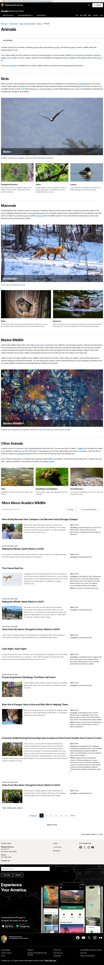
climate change (48, 461)
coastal (36, 47)
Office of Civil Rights (87, 956)
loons (72, 89)
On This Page (12, 40)
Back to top (52, 825)
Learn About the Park (24, 15)
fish (26, 448)
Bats (64, 213)
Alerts (82, 15)
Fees (101, 15)
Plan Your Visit (7, 15)
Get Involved (41, 15)
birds (14, 808)
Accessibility (5, 950)
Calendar (95, 15)
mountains (56, 47)
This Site (6, 875)
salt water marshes (76, 345)
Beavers (40, 216)
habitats (22, 86)
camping (81, 55)
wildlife (9, 808)
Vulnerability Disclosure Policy (91, 950)
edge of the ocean (37, 345)
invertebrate (20, 454)
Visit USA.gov (50, 961)
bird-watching (81, 84)
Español (57, 851)
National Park (12, 11)
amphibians (44, 451)
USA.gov (83, 953)
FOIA (3, 956)
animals (19, 808)
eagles (48, 89)
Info (77, 15)
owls (41, 89)
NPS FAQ (57, 950)
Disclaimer (57, 956)
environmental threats (36, 213)
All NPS (18, 875)
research (26, 216)
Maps (89, 15)
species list (13, 66)
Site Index (57, 847)
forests (72, 47)
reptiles (80, 448)
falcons (36, 89)
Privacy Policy (6, 953)
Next (72, 816)
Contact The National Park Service (37, 954)
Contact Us (5, 861)
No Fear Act (58, 953)
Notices (30, 950)
